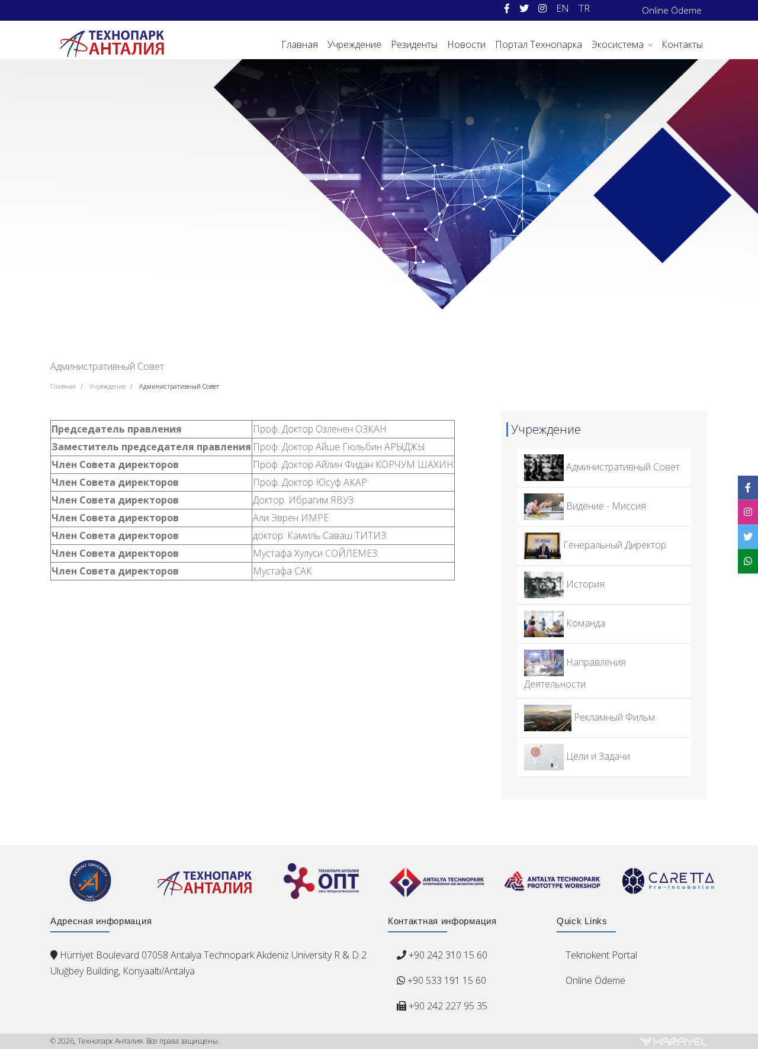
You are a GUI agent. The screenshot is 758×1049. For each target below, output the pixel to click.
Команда (584, 623)
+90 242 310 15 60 (448, 954)
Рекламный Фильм (613, 717)
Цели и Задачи (597, 756)
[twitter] (524, 8)
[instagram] (542, 8)
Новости (466, 44)
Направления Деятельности (575, 673)
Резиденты (414, 44)
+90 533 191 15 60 (445, 980)
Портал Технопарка (538, 44)
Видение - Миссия (605, 505)
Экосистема (618, 44)
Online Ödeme (672, 10)
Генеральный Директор (613, 544)
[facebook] (507, 8)
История (584, 583)
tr (584, 8)
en (562, 8)
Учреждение (354, 44)
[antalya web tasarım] (674, 1041)
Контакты (682, 44)
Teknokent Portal (601, 954)
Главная (299, 44)
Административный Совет (179, 386)
